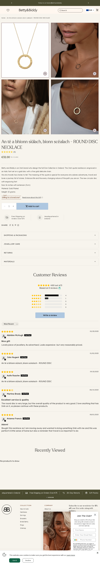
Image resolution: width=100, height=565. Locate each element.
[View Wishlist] (8, 10)
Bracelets (23, 518)
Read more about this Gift (31, 197)
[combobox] (70, 10)
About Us (48, 509)
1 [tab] (47, 497)
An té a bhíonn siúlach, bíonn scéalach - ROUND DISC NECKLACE (28, 18)
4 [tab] (52, 497)
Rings (22, 525)
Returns (8, 253)
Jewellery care (12, 244)
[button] (56, 10)
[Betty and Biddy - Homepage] (28, 10)
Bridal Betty (24, 522)
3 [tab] (50, 497)
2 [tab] (49, 497)
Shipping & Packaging (15, 235)
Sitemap (23, 528)
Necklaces (23, 512)
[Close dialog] (95, 515)
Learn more (71, 555)
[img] (7, 331)
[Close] (97, 553)
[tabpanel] (41, 492)
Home (3, 18)
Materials (9, 261)
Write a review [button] (50, 315)
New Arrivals (24, 509)
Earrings (23, 515)
